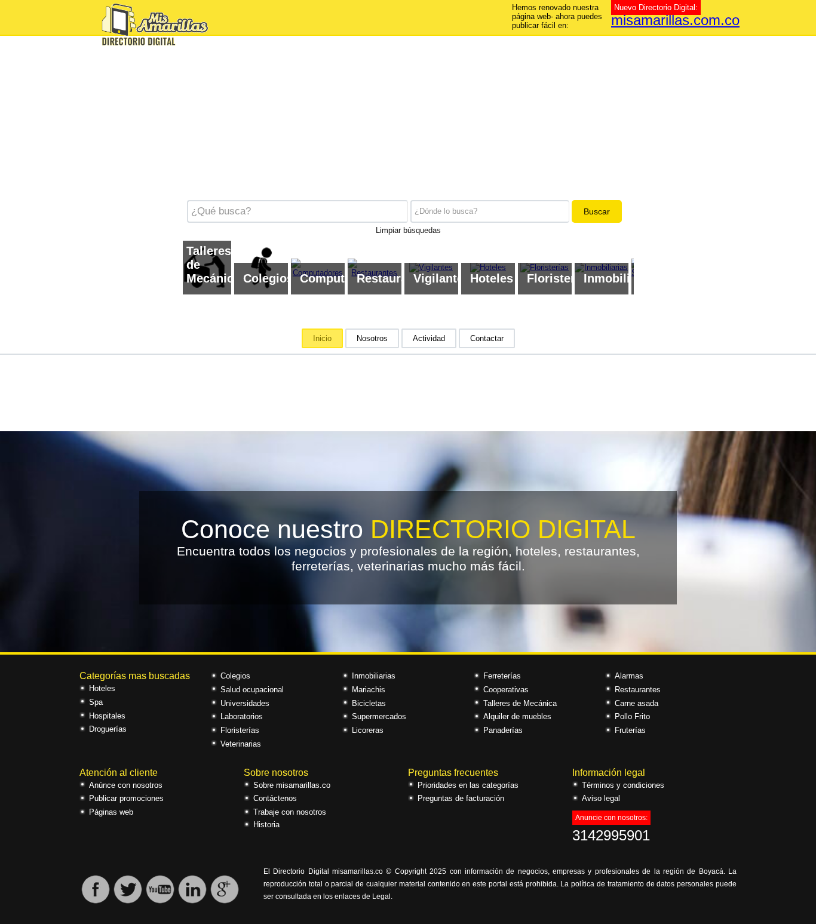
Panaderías (503, 730)
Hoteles (102, 688)
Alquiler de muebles (517, 716)
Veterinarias (240, 743)
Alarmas (629, 675)
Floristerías (239, 730)
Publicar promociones (126, 798)
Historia (266, 824)
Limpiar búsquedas (408, 229)
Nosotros (372, 338)
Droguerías (108, 729)
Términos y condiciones (623, 785)
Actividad (429, 338)
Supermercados (379, 716)
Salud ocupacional (252, 689)
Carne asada (636, 703)
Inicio (322, 338)
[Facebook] (95, 901)
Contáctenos (275, 798)
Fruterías (630, 730)
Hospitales (107, 715)
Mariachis (368, 689)
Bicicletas (369, 703)
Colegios (235, 675)
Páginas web (111, 812)
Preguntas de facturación (461, 798)
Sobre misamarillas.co (291, 785)
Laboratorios (241, 716)
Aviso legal (601, 798)
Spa (96, 702)
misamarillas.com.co (675, 20)
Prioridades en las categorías (468, 785)
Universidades (244, 703)
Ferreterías (502, 675)
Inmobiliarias (373, 675)
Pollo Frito (632, 716)
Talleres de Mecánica (520, 703)
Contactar (487, 338)
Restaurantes (638, 689)
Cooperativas (506, 689)
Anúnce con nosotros (125, 785)
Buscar (597, 211)
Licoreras (368, 730)
